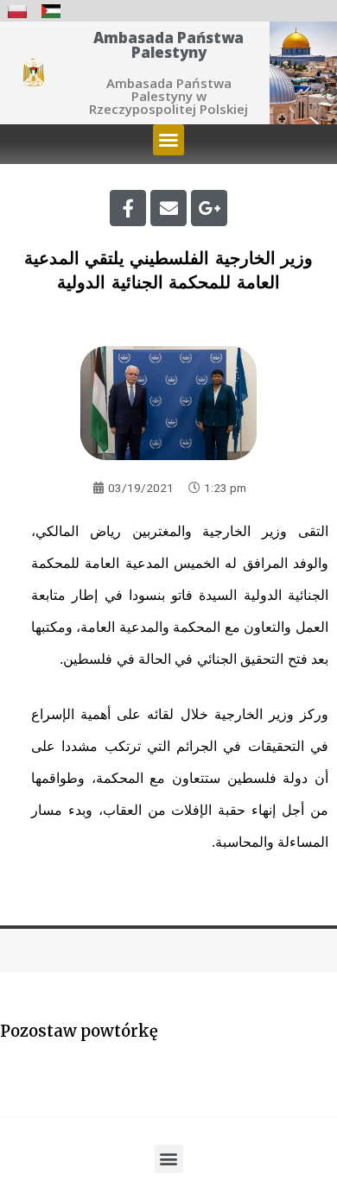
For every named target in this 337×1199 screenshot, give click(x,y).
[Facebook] (128, 208)
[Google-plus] (209, 208)
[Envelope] (168, 208)
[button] (168, 139)
